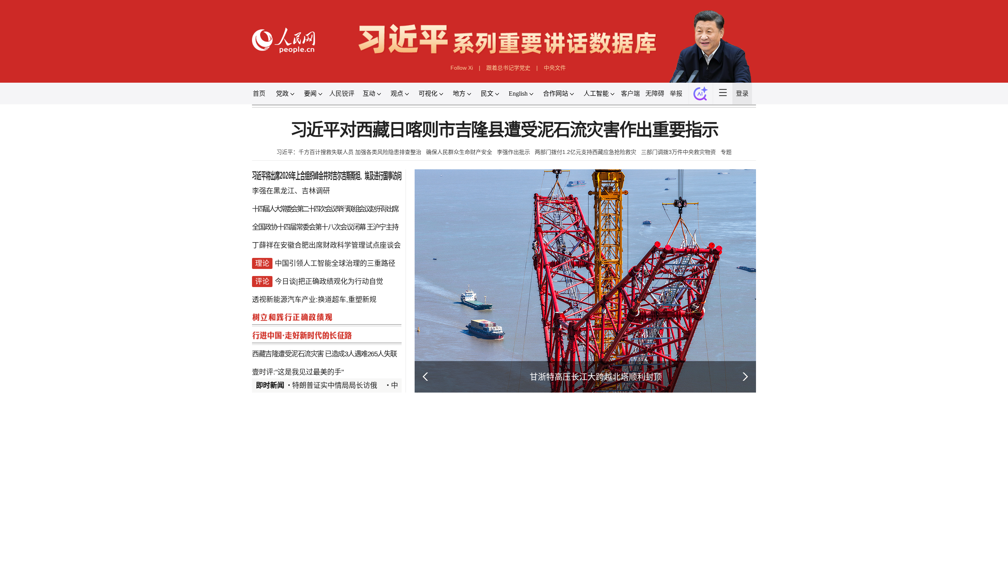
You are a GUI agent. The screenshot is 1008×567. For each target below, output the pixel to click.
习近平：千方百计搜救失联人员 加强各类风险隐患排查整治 (205, 294)
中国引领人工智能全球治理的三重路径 (176, 510)
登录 (966, 181)
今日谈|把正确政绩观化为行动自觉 (164, 545)
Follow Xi (422, 131)
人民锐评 (189, 181)
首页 (29, 181)
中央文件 (601, 131)
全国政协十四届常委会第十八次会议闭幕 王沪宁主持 (157, 440)
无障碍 (797, 181)
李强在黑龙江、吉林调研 (91, 370)
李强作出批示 (522, 294)
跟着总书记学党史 (512, 131)
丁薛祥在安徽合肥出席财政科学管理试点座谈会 (160, 475)
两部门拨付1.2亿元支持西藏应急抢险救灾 (661, 294)
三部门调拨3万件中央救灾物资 (840, 294)
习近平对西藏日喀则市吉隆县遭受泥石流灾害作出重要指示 (504, 252)
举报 (838, 181)
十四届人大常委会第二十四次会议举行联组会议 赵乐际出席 (157, 405)
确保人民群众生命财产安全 (418, 294)
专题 (932, 294)
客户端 (750, 181)
